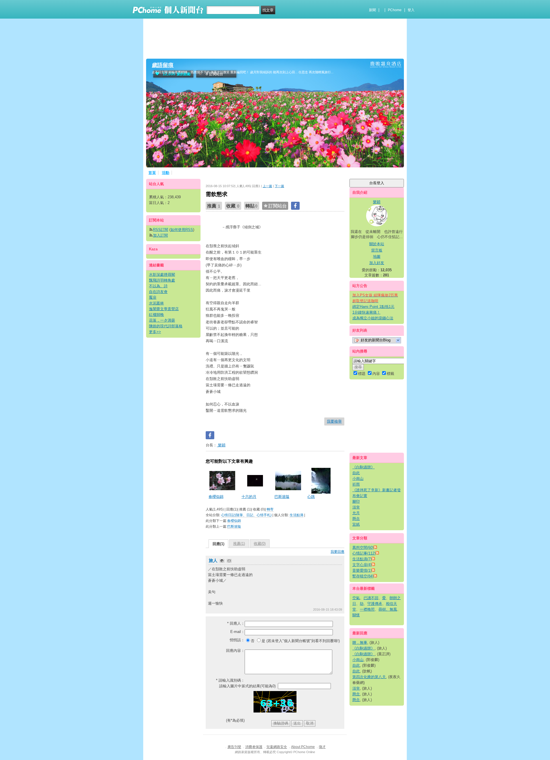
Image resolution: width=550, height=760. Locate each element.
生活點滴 (296, 515)
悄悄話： (237, 640)
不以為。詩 (158, 286)
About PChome (303, 747)
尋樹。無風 (387, 609)
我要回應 (337, 552)
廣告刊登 (234, 747)
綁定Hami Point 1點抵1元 (373, 306)
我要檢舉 (334, 421)
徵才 (322, 747)
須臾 (356, 507)
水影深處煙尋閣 (162, 274)
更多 (155, 332)
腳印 (356, 501)
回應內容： (235, 650)
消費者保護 (253, 747)
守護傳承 (374, 603)
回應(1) (218, 544)
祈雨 (356, 484)
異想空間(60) (363, 547)
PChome (395, 10)
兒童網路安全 (276, 747)
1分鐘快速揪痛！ (366, 312)
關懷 (356, 615)
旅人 (214, 560)
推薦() (239, 543)
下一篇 (279, 186)
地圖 (376, 256)
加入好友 (376, 263)
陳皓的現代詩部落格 (165, 326)
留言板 (376, 250)
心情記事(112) (364, 553)
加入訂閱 (160, 235)
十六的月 (248, 496)
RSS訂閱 (160, 229)
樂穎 (221, 445)
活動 (165, 173)
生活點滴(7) (362, 559)
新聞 (372, 10)
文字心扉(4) (362, 565)
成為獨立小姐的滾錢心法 (372, 318)
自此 (356, 473)
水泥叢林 (156, 303)
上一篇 (267, 186)
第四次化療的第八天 (369, 677)
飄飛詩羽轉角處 (162, 280)
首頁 (152, 173)
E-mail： (237, 632)
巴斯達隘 (281, 496)
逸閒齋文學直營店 (164, 309)
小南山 (358, 478)
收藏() (260, 543)
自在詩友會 (158, 292)
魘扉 (152, 297)
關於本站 (376, 244)
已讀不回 (371, 598)
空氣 (356, 598)
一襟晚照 (367, 609)
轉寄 (270, 509)
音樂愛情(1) (362, 570)
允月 (356, 513)
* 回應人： (236, 623)
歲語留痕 (163, 65)
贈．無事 (359, 642)
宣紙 (356, 524)
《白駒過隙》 (363, 467)
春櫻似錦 (216, 496)
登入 (411, 10)
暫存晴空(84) (363, 576)
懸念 (356, 518)
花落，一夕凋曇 (162, 320)
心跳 (311, 496)
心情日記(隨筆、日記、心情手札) (246, 515)
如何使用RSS (181, 229)
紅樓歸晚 (156, 314)
